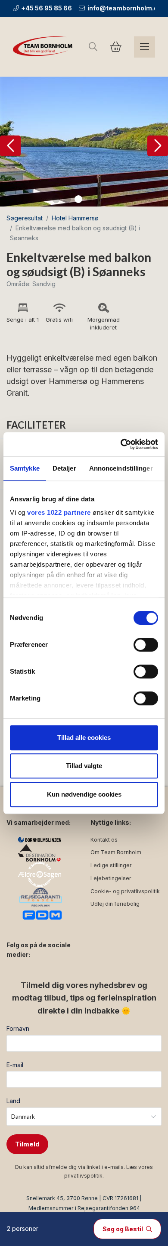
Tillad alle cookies (84, 737)
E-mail (14, 1064)
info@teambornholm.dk (124, 8)
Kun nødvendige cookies (84, 794)
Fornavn (17, 1028)
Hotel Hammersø (75, 218)
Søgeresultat (24, 218)
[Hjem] (44, 46)
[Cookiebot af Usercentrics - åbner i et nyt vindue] (121, 444)
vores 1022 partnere (59, 512)
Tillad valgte (84, 765)
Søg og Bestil (123, 1229)
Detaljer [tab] (64, 468)
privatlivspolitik (83, 1175)
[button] (10, 146)
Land (13, 1100)
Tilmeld (27, 1144)
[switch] (146, 645)
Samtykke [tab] (25, 468)
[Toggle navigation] (144, 47)
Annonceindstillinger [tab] (121, 468)
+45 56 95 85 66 (46, 8)
